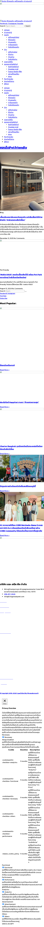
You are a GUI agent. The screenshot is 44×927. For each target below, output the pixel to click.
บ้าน (5, 49)
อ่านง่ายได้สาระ (9, 81)
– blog (2, 655)
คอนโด (6, 35)
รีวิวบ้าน (10, 54)
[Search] (26, 291)
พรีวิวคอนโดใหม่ (13, 37)
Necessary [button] (6, 735)
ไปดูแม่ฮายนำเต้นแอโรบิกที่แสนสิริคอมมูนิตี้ (18, 486)
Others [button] (4, 914)
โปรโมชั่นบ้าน (12, 59)
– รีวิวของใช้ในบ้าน (6, 660)
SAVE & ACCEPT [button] (8, 924)
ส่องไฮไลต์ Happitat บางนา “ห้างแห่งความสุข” (19, 402)
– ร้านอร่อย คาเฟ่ (6, 658)
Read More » (4, 370)
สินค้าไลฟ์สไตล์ (13, 66)
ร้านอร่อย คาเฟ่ (13, 69)
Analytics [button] (5, 889)
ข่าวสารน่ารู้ (8, 32)
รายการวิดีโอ (8, 62)
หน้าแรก (7, 30)
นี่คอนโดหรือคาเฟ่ (7, 365)
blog (10, 76)
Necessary (8, 737)
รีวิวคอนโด (11, 40)
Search (2, 26)
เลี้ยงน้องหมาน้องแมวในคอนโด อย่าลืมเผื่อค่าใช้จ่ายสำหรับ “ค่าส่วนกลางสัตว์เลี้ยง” (21, 218)
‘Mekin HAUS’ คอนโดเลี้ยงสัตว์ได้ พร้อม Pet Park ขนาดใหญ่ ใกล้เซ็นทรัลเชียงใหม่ (21, 276)
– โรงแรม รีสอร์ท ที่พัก (7, 665)
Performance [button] (7, 877)
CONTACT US (7, 688)
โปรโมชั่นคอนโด (13, 47)
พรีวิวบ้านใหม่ (12, 52)
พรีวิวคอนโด (6, 617)
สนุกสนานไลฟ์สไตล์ (11, 64)
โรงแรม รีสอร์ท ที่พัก (15, 71)
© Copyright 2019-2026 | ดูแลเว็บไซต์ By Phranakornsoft (19, 693)
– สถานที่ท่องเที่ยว (6, 663)
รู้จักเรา (6, 84)
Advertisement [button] (7, 901)
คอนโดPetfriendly (13, 147)
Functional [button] (6, 865)
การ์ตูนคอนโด (13, 44)
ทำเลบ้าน (11, 57)
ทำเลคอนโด (12, 42)
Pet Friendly (8, 79)
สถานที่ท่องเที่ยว (13, 74)
